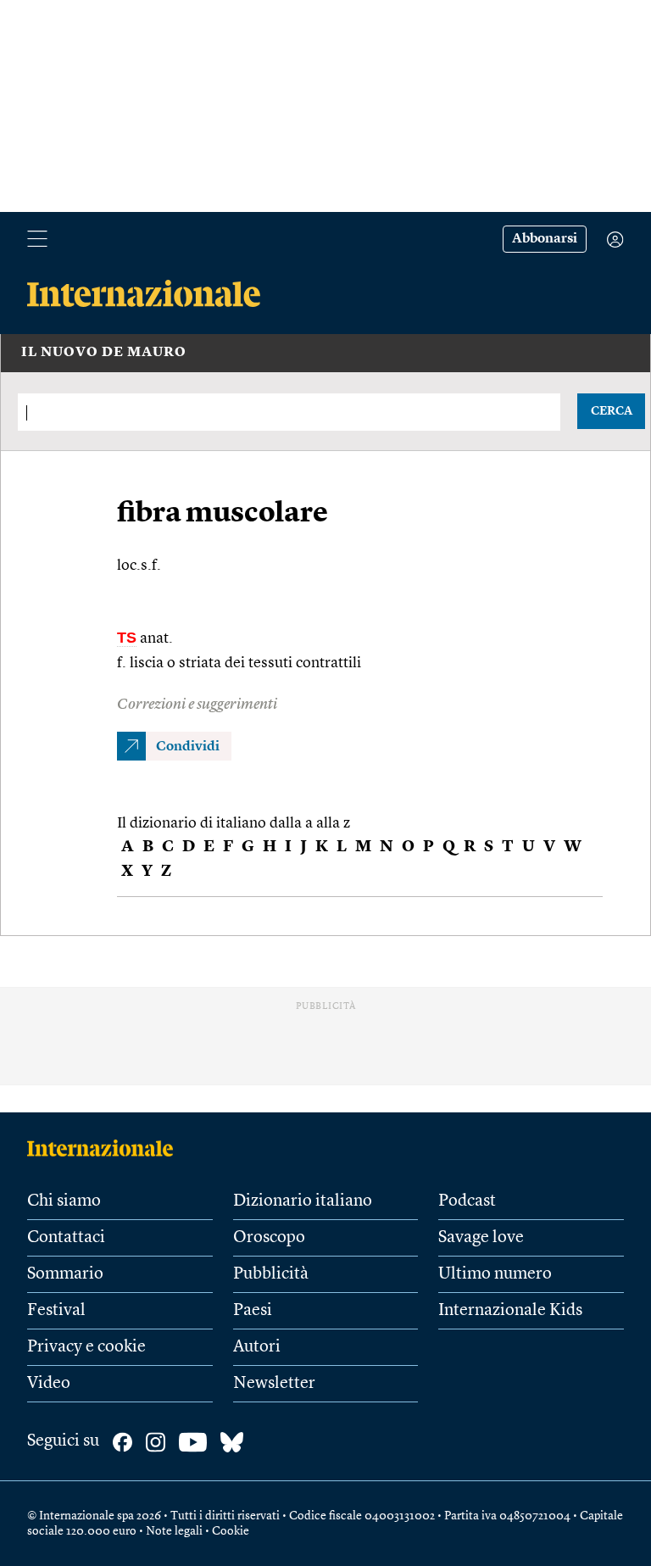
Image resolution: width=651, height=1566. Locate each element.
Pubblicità (271, 1274)
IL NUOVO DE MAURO (103, 352)
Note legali (174, 1531)
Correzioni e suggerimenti (197, 704)
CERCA (611, 411)
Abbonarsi (544, 239)
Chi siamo (64, 1201)
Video (48, 1383)
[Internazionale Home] (105, 1148)
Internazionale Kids (510, 1310)
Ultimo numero (495, 1274)
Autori (257, 1347)
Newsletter (274, 1383)
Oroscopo (269, 1237)
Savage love (481, 1237)
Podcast (467, 1201)
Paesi (252, 1310)
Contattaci (66, 1237)
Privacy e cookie (86, 1347)
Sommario (65, 1274)
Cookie (230, 1531)
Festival (56, 1310)
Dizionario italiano (302, 1201)
